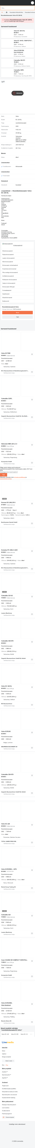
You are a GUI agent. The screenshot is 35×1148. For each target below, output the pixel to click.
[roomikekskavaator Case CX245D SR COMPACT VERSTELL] (17, 948)
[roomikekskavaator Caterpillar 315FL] (17, 386)
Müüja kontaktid (6, 1057)
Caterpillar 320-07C (19, 60)
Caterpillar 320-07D (7, 641)
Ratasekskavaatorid (8, 254)
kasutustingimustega (5, 478)
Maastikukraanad (7, 297)
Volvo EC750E (5, 353)
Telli (3, 474)
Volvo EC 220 (5, 824)
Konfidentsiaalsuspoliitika (9, 1088)
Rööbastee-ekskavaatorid (9, 279)
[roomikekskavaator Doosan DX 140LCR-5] (17, 490)
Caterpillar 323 (6, 914)
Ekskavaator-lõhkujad (8, 286)
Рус (7, 1065)
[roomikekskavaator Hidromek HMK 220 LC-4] (17, 432)
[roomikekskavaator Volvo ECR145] (17, 719)
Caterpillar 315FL (6, 398)
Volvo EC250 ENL (19, 50)
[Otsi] (32, 8)
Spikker (4, 1054)
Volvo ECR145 (6, 731)
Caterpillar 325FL (19, 70)
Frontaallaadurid (6, 290)
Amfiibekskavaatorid (8, 276)
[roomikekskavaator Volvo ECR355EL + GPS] (17, 857)
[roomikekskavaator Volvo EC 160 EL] (17, 674)
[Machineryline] (7, 12)
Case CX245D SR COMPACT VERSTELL (14, 960)
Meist (3, 1051)
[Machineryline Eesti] (12, 3)
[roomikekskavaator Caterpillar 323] (17, 903)
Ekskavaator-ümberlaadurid (10, 265)
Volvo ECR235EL (6, 1003)
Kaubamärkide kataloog (8, 1097)
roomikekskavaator (21, 123)
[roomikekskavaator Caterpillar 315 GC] (17, 583)
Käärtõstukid (5, 294)
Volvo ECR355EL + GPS (9, 869)
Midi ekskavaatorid (7, 261)
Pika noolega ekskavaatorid (10, 272)
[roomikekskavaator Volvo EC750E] (17, 341)
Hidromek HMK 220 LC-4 (9, 444)
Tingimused (5, 1085)
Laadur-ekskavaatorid (8, 258)
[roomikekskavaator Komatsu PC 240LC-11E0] (17, 538)
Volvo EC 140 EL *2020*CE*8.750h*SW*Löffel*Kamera (23, 40)
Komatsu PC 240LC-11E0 (9, 550)
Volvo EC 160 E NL (19, 30)
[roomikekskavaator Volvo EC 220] (17, 812)
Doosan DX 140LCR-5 (8, 502)
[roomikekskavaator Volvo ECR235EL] (17, 991)
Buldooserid (5, 301)
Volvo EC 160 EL (6, 686)
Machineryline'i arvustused (9, 1094)
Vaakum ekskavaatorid (8, 283)
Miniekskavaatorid (7, 251)
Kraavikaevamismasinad (9, 269)
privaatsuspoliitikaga (19, 477)
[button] (32, 3)
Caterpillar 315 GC (7, 595)
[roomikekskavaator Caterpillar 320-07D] (17, 629)
